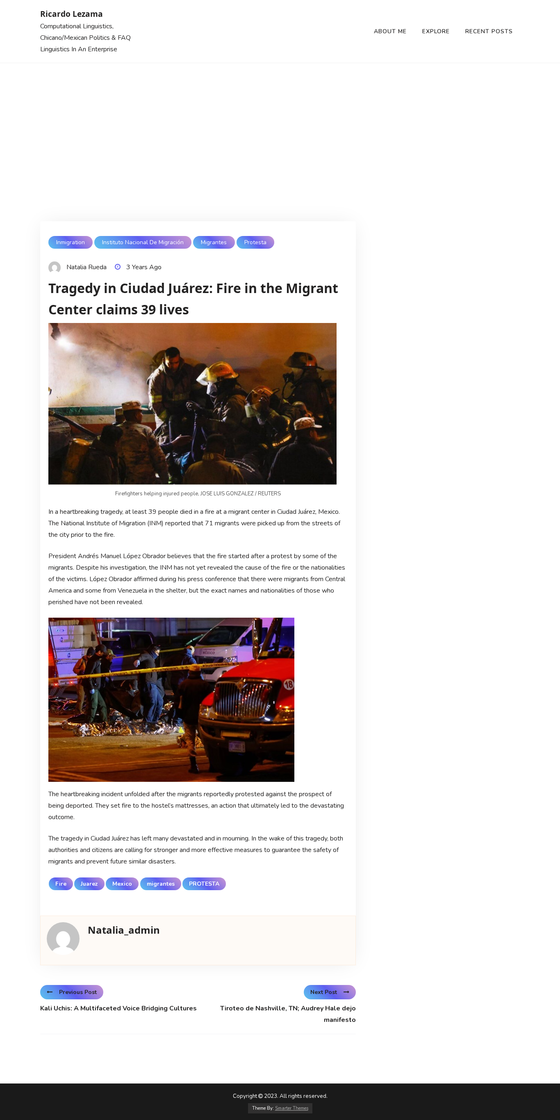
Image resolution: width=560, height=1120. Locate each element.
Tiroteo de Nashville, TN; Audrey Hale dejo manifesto (288, 1014)
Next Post (323, 992)
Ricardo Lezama (71, 13)
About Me (390, 31)
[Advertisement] (280, 124)
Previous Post (78, 992)
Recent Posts (489, 31)
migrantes (161, 884)
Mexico (122, 884)
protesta (255, 242)
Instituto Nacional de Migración (143, 242)
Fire (60, 884)
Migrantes (214, 242)
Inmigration (70, 242)
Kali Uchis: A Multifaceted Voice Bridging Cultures (118, 1008)
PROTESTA (204, 884)
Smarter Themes (291, 1108)
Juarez (89, 884)
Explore (436, 31)
